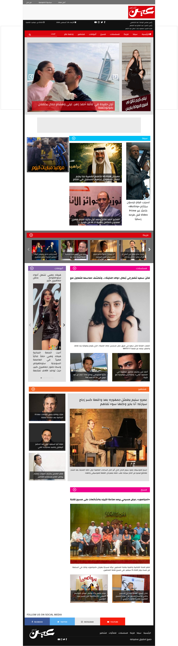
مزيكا (126, 34)
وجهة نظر (69, 34)
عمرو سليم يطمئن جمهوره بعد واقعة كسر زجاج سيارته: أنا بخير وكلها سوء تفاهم (113, 402)
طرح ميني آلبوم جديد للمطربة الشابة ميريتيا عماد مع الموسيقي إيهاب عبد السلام (75, 257)
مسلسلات (115, 34)
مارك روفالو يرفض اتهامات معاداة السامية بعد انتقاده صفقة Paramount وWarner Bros (49, 417)
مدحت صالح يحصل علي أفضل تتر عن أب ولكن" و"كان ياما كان (133, 255)
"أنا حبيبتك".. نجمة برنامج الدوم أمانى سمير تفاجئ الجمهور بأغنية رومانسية (104, 257)
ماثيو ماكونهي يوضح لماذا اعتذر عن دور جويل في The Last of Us (89, 376)
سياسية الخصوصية (45, 2)
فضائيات (112, 633)
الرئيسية (145, 34)
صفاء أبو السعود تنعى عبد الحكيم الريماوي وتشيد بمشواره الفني (49, 445)
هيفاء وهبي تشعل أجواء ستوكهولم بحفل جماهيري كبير (47, 278)
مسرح (103, 34)
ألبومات (92, 34)
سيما (135, 34)
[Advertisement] (89, 125)
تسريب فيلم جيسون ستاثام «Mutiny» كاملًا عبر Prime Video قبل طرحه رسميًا (138, 211)
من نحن (29, 2)
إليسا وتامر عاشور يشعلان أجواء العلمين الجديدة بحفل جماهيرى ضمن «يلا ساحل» (45, 257)
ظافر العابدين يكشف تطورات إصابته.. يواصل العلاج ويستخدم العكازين (48, 475)
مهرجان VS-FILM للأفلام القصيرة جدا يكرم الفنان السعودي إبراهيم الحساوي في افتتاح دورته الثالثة (96, 179)
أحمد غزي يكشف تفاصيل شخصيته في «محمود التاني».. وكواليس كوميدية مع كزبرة (131, 374)
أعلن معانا (61, 2)
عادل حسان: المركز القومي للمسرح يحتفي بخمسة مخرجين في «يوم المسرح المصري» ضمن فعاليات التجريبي (132, 596)
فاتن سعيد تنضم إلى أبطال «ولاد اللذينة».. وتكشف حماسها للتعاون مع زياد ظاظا (110, 278)
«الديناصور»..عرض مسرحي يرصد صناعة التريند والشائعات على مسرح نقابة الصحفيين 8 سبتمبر (110, 499)
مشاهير (81, 34)
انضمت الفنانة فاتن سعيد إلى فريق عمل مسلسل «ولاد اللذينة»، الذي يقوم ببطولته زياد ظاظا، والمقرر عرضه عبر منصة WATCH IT (112, 347)
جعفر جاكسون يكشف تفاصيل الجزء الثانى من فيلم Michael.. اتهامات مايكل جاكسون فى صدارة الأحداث (74, 105)
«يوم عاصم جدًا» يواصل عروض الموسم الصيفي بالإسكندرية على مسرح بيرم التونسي (90, 596)
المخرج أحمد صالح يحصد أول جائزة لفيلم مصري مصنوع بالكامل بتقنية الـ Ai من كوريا (96, 221)
